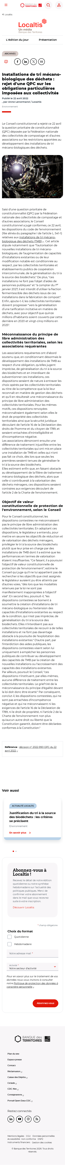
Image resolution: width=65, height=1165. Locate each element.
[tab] (13, 851)
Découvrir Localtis (23, 907)
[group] (32, 176)
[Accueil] (31, 5)
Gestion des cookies (42, 1142)
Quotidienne (21, 936)
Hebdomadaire (23, 944)
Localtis (8, 14)
